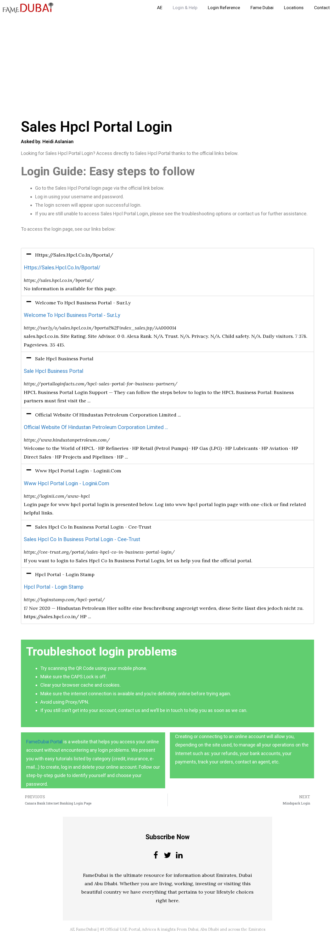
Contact (322, 7)
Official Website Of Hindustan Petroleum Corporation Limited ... (96, 427)
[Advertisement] (157, 54)
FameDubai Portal (44, 741)
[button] (167, 255)
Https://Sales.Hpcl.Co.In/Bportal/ (62, 267)
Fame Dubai (261, 7)
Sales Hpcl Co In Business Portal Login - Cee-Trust (82, 539)
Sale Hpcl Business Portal (53, 371)
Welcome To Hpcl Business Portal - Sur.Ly (72, 315)
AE (159, 7)
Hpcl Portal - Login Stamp (53, 587)
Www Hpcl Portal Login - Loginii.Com (66, 483)
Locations (294, 7)
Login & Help (185, 7)
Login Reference (224, 7)
